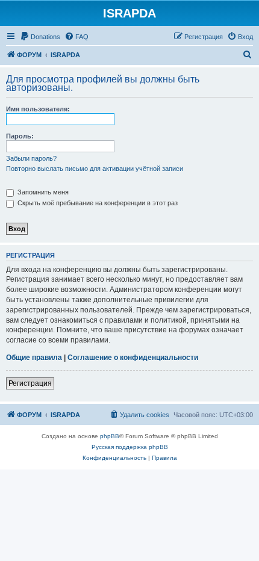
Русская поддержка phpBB (130, 447)
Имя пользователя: (38, 109)
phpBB (109, 436)
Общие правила (34, 357)
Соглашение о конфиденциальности (132, 357)
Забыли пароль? (31, 158)
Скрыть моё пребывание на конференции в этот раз (97, 202)
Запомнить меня (42, 192)
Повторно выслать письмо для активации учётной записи (94, 168)
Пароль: (20, 136)
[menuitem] (40, 36)
